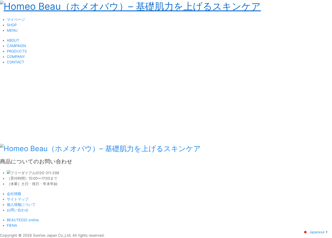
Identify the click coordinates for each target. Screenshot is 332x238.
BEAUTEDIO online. (23, 220)
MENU (12, 30)
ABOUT (13, 40)
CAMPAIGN (16, 45)
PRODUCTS (17, 51)
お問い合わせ (17, 210)
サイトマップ (17, 199)
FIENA (12, 225)
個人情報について (21, 204)
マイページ (16, 19)
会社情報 (14, 193)
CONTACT (15, 62)
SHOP (12, 25)
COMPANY (16, 56)
